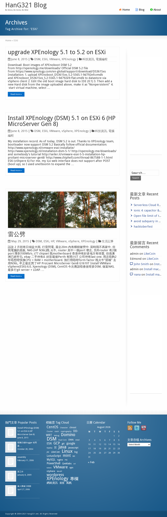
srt (74, 464)
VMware (54, 59)
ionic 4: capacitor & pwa (150, 210)
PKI (66, 460)
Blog (141, 9)
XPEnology (69, 59)
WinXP (59, 471)
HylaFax (49, 448)
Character (64, 428)
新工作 (20, 472)
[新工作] (10, 476)
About (157, 9)
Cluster (50, 431)
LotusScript (54, 455)
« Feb (91, 462)
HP (52, 241)
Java (62, 446)
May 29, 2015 (20, 241)
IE (55, 447)
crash (56, 431)
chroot (72, 427)
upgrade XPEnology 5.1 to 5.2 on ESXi (57, 52)
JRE (48, 452)
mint (67, 455)
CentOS (52, 427)
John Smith (141, 264)
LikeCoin (149, 253)
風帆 (69, 482)
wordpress (55, 475)
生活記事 (108, 241)
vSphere (67, 131)
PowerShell (53, 463)
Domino (68, 434)
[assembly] (10, 461)
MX (74, 456)
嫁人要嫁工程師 (24, 486)
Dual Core (62, 440)
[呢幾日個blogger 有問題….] (10, 447)
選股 (62, 482)
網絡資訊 (52, 482)
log (76, 451)
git (63, 443)
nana (137, 274)
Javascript (73, 447)
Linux (67, 451)
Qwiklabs (67, 463)
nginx (60, 459)
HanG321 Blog (26, 5)
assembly (21, 457)
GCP (56, 443)
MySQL (51, 459)
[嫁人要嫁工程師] (10, 490)
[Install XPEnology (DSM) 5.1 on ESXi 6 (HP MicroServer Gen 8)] (10, 432)
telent (49, 468)
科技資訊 (88, 59)
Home (126, 9)
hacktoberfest (143, 226)
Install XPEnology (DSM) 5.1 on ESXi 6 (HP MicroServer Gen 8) (61, 121)
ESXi (45, 59)
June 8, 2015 (19, 59)
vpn (71, 467)
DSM (37, 59)
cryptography (66, 431)
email (77, 440)
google (70, 443)
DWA (71, 439)
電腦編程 (101, 59)
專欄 (74, 478)
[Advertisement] (146, 106)
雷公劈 (16, 234)
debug (56, 435)
